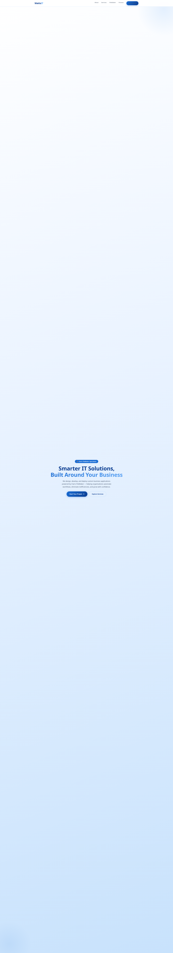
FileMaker (112, 2)
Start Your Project (75, 494)
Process (121, 2)
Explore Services (97, 494)
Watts (39, 3)
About (96, 2)
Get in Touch (132, 3)
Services (104, 2)
